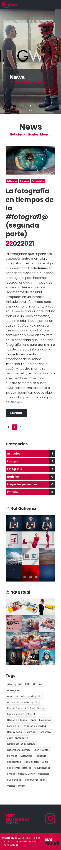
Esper (33, 720)
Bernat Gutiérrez (16, 708)
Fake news (45, 720)
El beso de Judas (17, 720)
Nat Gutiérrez (23, 508)
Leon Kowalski (42, 749)
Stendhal (43, 773)
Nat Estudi (20, 592)
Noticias (30, 477)
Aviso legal (24, 837)
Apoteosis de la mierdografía (24, 696)
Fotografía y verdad (34, 726)
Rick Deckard (31, 761)
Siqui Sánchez (42, 767)
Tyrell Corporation (35, 779)
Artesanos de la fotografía (22, 702)
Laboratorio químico (19, 749)
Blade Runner (37, 708)
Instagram (45, 732)
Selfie (45, 761)
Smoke (11, 773)
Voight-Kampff (16, 785)
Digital (31, 714)
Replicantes (14, 761)
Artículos (12, 181)
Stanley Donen (26, 773)
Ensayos (24, 181)
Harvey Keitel (14, 732)
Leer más (16, 413)
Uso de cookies (28, 841)
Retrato (30, 492)
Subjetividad (14, 779)
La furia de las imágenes (21, 744)
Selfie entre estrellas (19, 767)
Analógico (13, 690)
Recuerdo (40, 755)
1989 (27, 684)
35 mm (37, 684)
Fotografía (38, 181)
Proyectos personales (30, 484)
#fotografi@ (14, 684)
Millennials (26, 755)
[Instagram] (50, 818)
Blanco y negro (15, 714)
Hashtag (30, 732)
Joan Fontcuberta (17, 738)
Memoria (12, 755)
